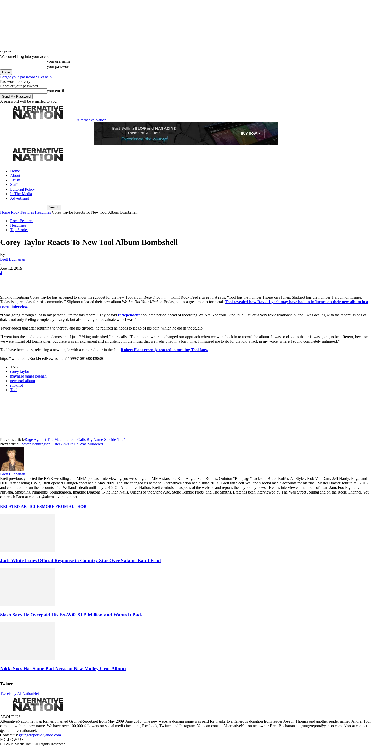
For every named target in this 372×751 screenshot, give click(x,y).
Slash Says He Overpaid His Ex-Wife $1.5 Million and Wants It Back (71, 614)
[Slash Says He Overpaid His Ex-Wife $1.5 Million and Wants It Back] (27, 605)
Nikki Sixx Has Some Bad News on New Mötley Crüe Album (63, 668)
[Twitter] (26, 280)
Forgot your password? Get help (26, 77)
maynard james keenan (28, 376)
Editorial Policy (22, 189)
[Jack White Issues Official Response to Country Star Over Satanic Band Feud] (27, 551)
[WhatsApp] (61, 280)
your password (58, 66)
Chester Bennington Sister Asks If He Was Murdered (60, 444)
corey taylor (19, 371)
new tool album (22, 381)
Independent (129, 315)
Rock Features (22, 212)
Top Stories (19, 230)
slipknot (16, 385)
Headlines (43, 212)
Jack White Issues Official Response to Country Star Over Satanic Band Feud (80, 560)
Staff (14, 184)
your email (55, 91)
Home (15, 171)
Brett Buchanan (12, 259)
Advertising (19, 198)
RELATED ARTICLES (21, 506)
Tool (13, 390)
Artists (15, 180)
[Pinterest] (43, 280)
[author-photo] (12, 469)
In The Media (21, 194)
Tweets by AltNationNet (19, 693)
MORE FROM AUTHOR (64, 506)
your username (58, 61)
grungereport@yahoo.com (40, 735)
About (15, 175)
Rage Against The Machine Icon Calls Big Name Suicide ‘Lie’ (75, 439)
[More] (79, 280)
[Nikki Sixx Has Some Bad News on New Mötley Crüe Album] (27, 658)
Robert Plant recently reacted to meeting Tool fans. (164, 350)
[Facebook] (8, 280)
